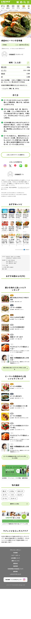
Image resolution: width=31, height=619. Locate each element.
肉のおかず (8, 256)
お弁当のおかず (9, 258)
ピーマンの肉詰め (17, 256)
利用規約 (15, 552)
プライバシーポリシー (15, 550)
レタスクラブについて (15, 574)
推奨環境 (15, 566)
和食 (7, 265)
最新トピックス (15, 561)
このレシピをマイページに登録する (15, 155)
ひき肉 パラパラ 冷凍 (12, 196)
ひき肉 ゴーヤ (4, 196)
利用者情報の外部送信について (15, 569)
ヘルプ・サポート (15, 555)
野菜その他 (11, 261)
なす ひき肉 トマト (12, 194)
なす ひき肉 (4, 192)
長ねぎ (3, 74)
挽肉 (12, 256)
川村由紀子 (12, 54)
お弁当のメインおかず (17, 258)
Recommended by (19, 249)
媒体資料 (15, 571)
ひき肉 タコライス (21, 192)
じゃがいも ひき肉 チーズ (11, 192)
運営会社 (15, 563)
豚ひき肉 (3, 67)
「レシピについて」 (22, 187)
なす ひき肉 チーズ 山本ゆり (22, 194)
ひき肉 (9, 260)
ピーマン (3, 70)
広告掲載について (15, 558)
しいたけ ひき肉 (5, 194)
